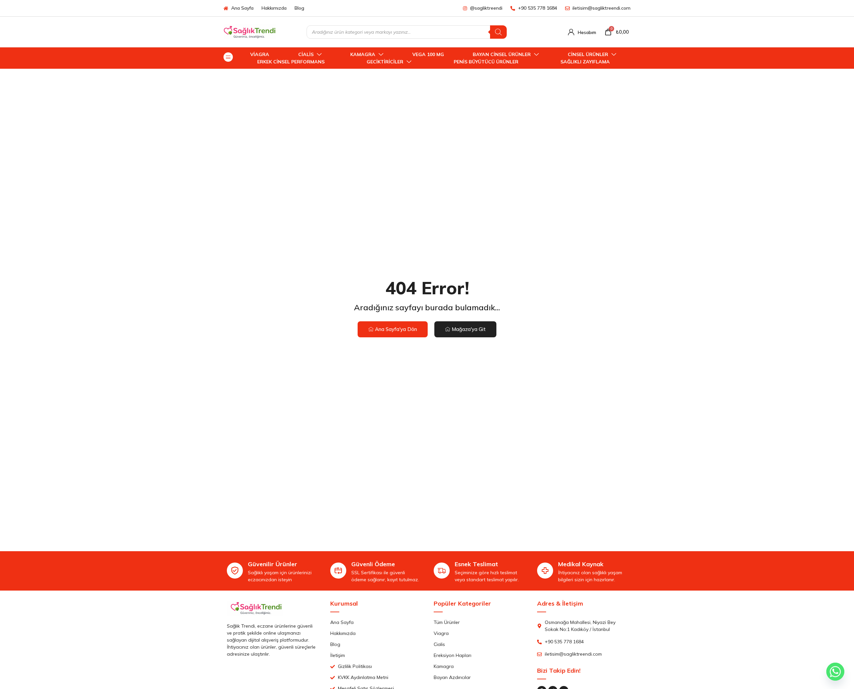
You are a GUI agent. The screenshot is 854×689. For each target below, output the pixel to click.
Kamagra (362, 54)
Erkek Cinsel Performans (291, 62)
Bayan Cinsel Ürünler (502, 54)
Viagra (259, 54)
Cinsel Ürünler (588, 54)
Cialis (306, 54)
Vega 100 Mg (428, 54)
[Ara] (498, 32)
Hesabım (587, 32)
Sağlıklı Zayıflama (585, 62)
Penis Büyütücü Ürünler (486, 62)
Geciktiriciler (385, 62)
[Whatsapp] (835, 672)
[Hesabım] (571, 32)
